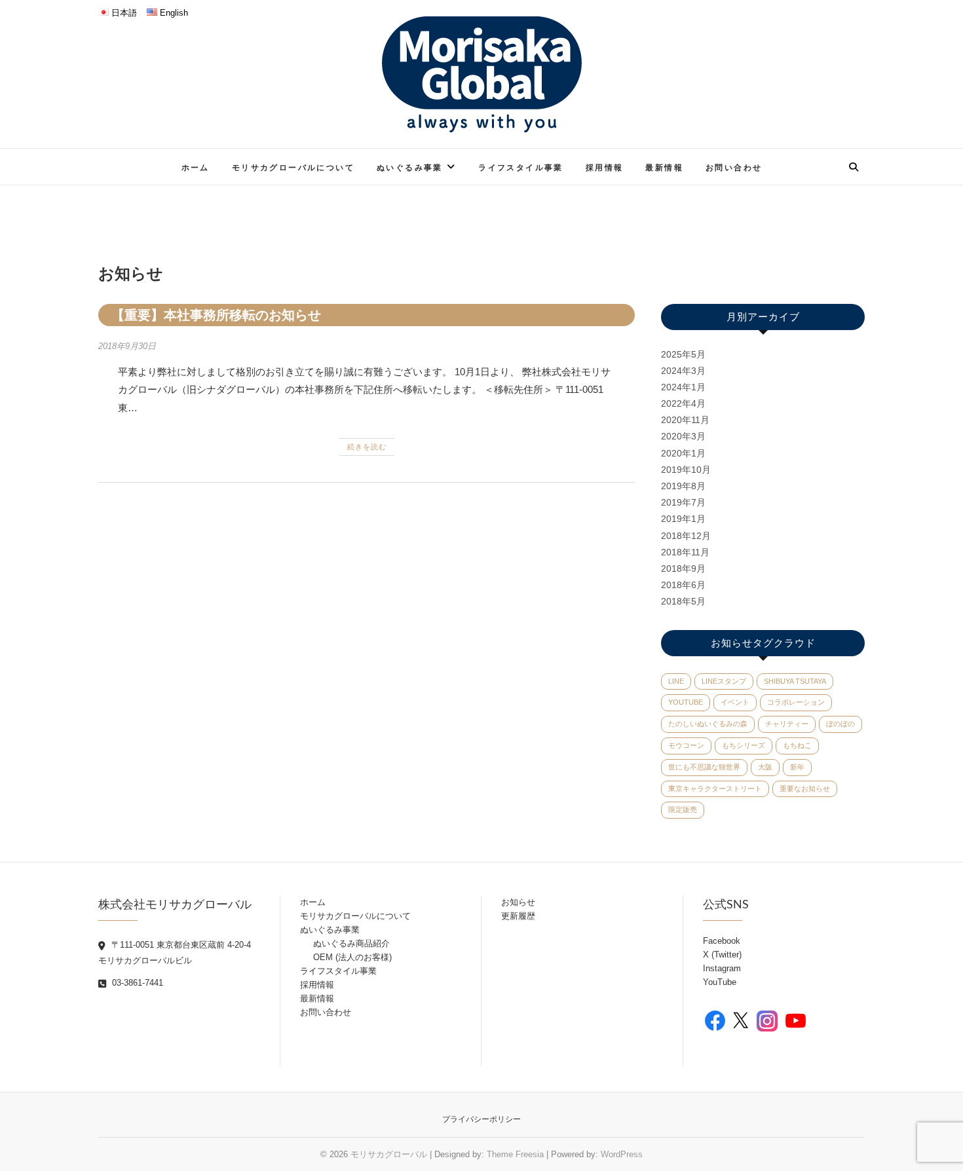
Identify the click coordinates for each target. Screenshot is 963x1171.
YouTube (685, 702)
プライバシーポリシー (481, 1119)
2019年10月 (686, 469)
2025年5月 (683, 354)
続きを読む (367, 447)
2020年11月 (685, 420)
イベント (735, 702)
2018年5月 (683, 601)
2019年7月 (683, 502)
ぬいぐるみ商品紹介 (351, 943)
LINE (676, 681)
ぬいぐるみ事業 (410, 167)
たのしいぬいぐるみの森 (707, 724)
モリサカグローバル (388, 1154)
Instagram (722, 968)
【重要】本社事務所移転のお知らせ (216, 315)
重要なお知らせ (805, 788)
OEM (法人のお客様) (352, 957)
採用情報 (605, 167)
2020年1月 (683, 453)
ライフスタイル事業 (520, 167)
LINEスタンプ (724, 681)
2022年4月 (683, 403)
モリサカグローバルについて (293, 167)
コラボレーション (796, 702)
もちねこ (797, 745)
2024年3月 (683, 370)
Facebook (721, 941)
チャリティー (786, 724)
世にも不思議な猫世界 (704, 767)
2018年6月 (683, 585)
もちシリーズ (743, 745)
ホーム (195, 167)
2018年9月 (683, 568)
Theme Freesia (515, 1154)
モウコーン (686, 745)
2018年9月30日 (127, 346)
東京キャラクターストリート (715, 788)
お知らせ (518, 902)
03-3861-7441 (136, 983)
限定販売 (682, 809)
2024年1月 (683, 387)
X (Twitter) (722, 954)
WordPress (622, 1154)
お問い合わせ (734, 167)
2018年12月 (686, 535)
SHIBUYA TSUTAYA (795, 681)
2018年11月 (685, 552)
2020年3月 (683, 436)
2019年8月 (683, 486)
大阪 (765, 767)
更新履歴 (518, 916)
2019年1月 (683, 518)
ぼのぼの (840, 724)
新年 (797, 767)
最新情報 (664, 167)
